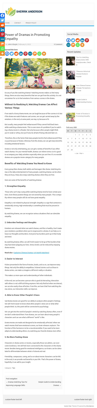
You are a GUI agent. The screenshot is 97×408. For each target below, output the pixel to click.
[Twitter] (12, 54)
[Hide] (1, 58)
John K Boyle (12, 44)
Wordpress (90, 406)
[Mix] (35, 54)
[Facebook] (7, 54)
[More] (44, 54)
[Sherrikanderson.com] (24, 16)
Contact (17, 23)
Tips (13, 368)
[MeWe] (30, 54)
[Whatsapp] (39, 54)
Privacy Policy (31, 23)
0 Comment (58, 44)
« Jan (76, 153)
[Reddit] (16, 54)
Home (7, 23)
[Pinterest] (25, 54)
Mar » (81, 153)
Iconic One (67, 406)
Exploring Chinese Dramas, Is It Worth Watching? (31, 253)
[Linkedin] (21, 54)
